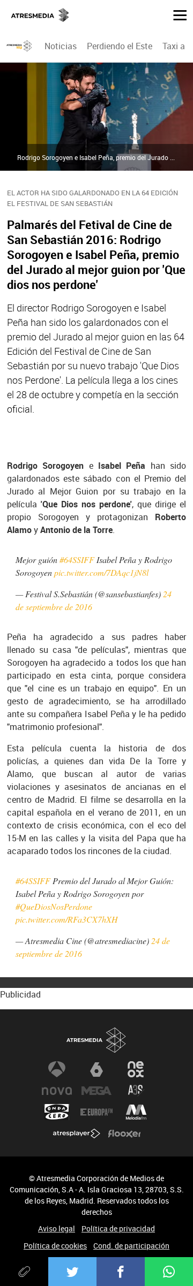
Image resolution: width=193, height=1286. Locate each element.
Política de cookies (55, 1246)
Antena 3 (57, 1069)
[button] (176, 14)
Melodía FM (136, 1112)
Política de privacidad (118, 1228)
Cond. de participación (131, 1246)
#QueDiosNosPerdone (54, 906)
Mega (96, 1091)
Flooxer (124, 1133)
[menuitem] (60, 46)
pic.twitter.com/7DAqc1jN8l (101, 572)
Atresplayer (77, 1133)
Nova (57, 1091)
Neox (136, 1069)
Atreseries (136, 1091)
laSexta (96, 1069)
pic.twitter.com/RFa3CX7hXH (67, 919)
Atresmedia (96, 1040)
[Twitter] (72, 1271)
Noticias (60, 46)
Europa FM (96, 1112)
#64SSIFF (77, 559)
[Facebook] (120, 1271)
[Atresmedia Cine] (19, 46)
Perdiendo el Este (119, 46)
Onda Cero (57, 1112)
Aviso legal (56, 1228)
